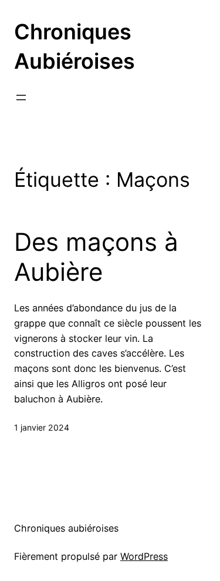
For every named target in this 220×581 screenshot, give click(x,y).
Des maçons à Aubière (96, 256)
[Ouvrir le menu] (21, 97)
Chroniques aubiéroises (66, 528)
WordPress (144, 556)
